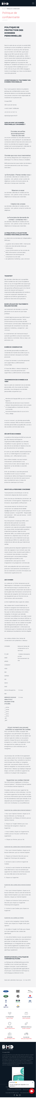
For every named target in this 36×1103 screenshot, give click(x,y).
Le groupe (8, 1086)
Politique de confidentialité (14, 1089)
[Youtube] (20, 1095)
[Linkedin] (17, 1095)
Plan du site (26, 1089)
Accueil (4, 8)
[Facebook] (14, 1095)
